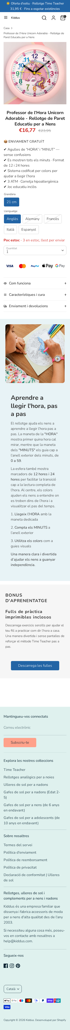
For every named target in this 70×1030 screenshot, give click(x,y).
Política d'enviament (20, 852)
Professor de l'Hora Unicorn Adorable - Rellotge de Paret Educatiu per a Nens (34, 35)
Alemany (32, 218)
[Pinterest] (18, 966)
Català (10, 989)
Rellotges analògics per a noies (29, 777)
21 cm (12, 202)
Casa (7, 28)
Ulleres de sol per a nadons (26, 784)
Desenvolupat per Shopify (50, 1020)
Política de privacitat (20, 867)
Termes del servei (18, 845)
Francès (53, 218)
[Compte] (53, 16)
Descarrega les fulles (35, 665)
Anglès (12, 218)
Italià (10, 229)
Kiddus (15, 18)
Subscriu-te (20, 742)
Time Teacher (14, 769)
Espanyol (28, 229)
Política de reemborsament (25, 860)
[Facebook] (6, 966)
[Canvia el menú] (5, 18)
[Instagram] (12, 966)
